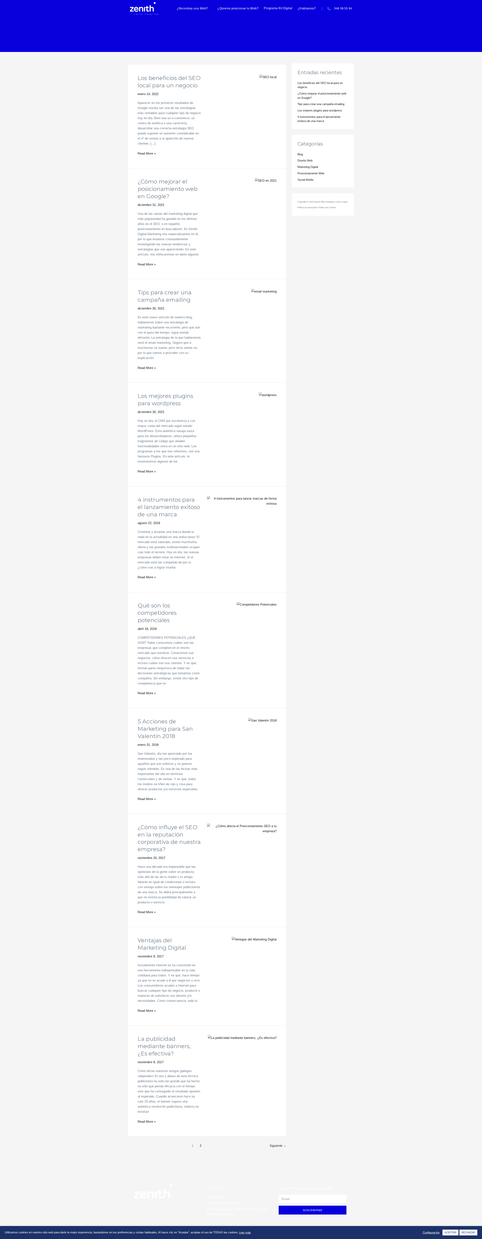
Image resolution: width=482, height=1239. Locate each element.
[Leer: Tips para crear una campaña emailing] (264, 291)
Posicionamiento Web (310, 173)
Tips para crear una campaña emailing (320, 104)
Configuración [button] (431, 1232)
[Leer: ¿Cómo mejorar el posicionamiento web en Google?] (266, 180)
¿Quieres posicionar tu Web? (238, 8)
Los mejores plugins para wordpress (319, 110)
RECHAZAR (468, 1232)
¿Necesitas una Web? (192, 8)
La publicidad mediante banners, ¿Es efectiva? (164, 1046)
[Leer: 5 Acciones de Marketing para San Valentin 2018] (262, 720)
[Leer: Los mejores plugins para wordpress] (268, 395)
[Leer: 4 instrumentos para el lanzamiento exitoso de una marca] (242, 501)
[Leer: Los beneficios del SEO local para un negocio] (268, 77)
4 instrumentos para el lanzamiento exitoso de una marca (169, 507)
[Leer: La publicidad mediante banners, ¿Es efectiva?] (242, 1037)
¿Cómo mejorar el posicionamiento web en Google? (168, 189)
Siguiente (278, 1145)
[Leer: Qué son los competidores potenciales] (257, 604)
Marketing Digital (307, 166)
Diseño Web (305, 160)
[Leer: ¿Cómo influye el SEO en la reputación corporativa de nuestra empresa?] (242, 828)
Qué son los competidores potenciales (157, 613)
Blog (300, 154)
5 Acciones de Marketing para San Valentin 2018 (165, 729)
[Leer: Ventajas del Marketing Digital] (254, 939)
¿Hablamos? (307, 8)
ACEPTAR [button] (450, 1232)
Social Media (305, 179)
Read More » (147, 153)
